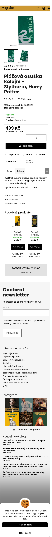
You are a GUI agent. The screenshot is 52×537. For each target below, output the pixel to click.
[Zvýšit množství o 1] (43, 138)
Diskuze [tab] (20, 171)
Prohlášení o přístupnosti (15, 376)
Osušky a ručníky (30, 161)
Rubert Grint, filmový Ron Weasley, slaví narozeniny (24, 449)
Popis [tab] (9, 171)
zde (25, 518)
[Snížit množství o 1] (29, 138)
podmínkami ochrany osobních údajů (25, 322)
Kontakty (7, 363)
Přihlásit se (12, 333)
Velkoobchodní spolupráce (16, 382)
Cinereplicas (20, 120)
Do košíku (28, 146)
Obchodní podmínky (13, 366)
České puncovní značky (14, 379)
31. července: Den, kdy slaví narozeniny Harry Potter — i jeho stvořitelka (23, 473)
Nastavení (25, 532)
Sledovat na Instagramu (28, 429)
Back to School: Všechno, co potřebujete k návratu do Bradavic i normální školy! (25, 465)
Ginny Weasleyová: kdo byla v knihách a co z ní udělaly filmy (25, 457)
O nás (5, 385)
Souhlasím (26, 525)
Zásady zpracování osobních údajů (20, 372)
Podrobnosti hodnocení (16, 69)
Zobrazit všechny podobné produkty (26, 270)
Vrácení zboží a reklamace (16, 369)
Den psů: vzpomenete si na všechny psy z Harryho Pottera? (24, 441)
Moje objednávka (11, 353)
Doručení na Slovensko (14, 360)
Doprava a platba (11, 356)
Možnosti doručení (14, 107)
